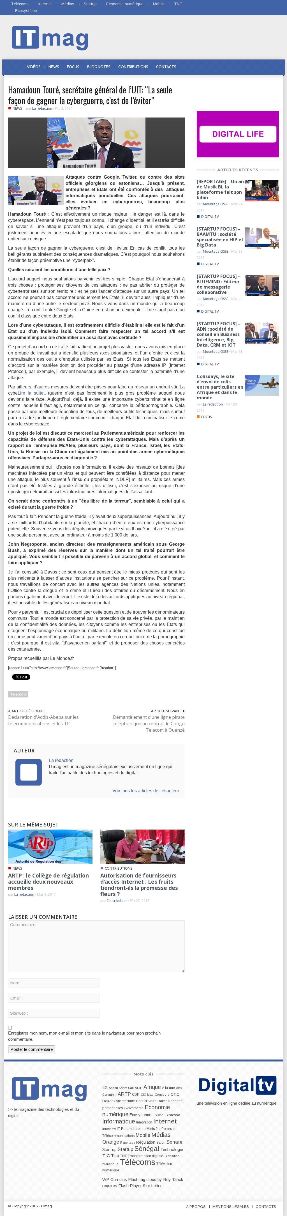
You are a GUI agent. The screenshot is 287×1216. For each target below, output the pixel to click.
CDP (136, 1094)
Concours (162, 1094)
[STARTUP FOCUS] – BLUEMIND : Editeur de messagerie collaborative (218, 284)
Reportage (127, 1142)
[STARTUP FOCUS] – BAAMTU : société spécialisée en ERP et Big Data (220, 237)
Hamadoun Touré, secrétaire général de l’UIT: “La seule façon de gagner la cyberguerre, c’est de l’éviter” (90, 95)
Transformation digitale (145, 1156)
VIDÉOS (34, 67)
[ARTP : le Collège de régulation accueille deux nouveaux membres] (50, 846)
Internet (45, 4)
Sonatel (175, 1142)
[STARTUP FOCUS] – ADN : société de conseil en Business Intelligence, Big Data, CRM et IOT (218, 334)
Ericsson (157, 1115)
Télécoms (20, 4)
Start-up (109, 1149)
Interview (109, 1128)
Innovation (144, 1122)
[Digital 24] (238, 134)
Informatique (118, 1121)
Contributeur (117, 900)
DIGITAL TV (210, 216)
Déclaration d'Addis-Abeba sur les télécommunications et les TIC (43, 720)
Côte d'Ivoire (146, 1101)
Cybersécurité (124, 1101)
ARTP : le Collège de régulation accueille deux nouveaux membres (48, 882)
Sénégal (146, 1148)
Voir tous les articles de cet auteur (145, 790)
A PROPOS (196, 1207)
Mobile (159, 4)
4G (105, 1087)
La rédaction (42, 108)
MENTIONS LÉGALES (230, 1207)
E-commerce (134, 1108)
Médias (67, 4)
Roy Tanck (173, 1179)
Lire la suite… (33, 393)
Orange (110, 1142)
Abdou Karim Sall (121, 1088)
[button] (273, 66)
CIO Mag (147, 1094)
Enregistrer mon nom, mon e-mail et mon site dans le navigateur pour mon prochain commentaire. (84, 1036)
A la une (168, 1088)
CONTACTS (166, 67)
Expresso (172, 1115)
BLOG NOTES (98, 67)
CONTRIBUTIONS (133, 67)
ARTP (124, 1094)
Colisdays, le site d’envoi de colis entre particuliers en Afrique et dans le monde (220, 387)
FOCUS (73, 67)
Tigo (115, 1155)
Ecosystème (26, 10)
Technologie (171, 1149)
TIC (106, 1155)
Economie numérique (125, 4)
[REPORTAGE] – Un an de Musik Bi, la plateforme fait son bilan (220, 189)
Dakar (162, 1101)
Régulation (145, 1142)
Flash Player (130, 1185)
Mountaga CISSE (215, 204)
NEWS (53, 67)
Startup (90, 4)
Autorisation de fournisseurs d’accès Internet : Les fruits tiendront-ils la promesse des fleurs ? (139, 885)
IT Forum (124, 1129)
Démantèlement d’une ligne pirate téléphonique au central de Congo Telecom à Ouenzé (149, 723)
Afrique (152, 1087)
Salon (160, 1142)
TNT (178, 4)
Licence (139, 1129)
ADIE (138, 1088)
